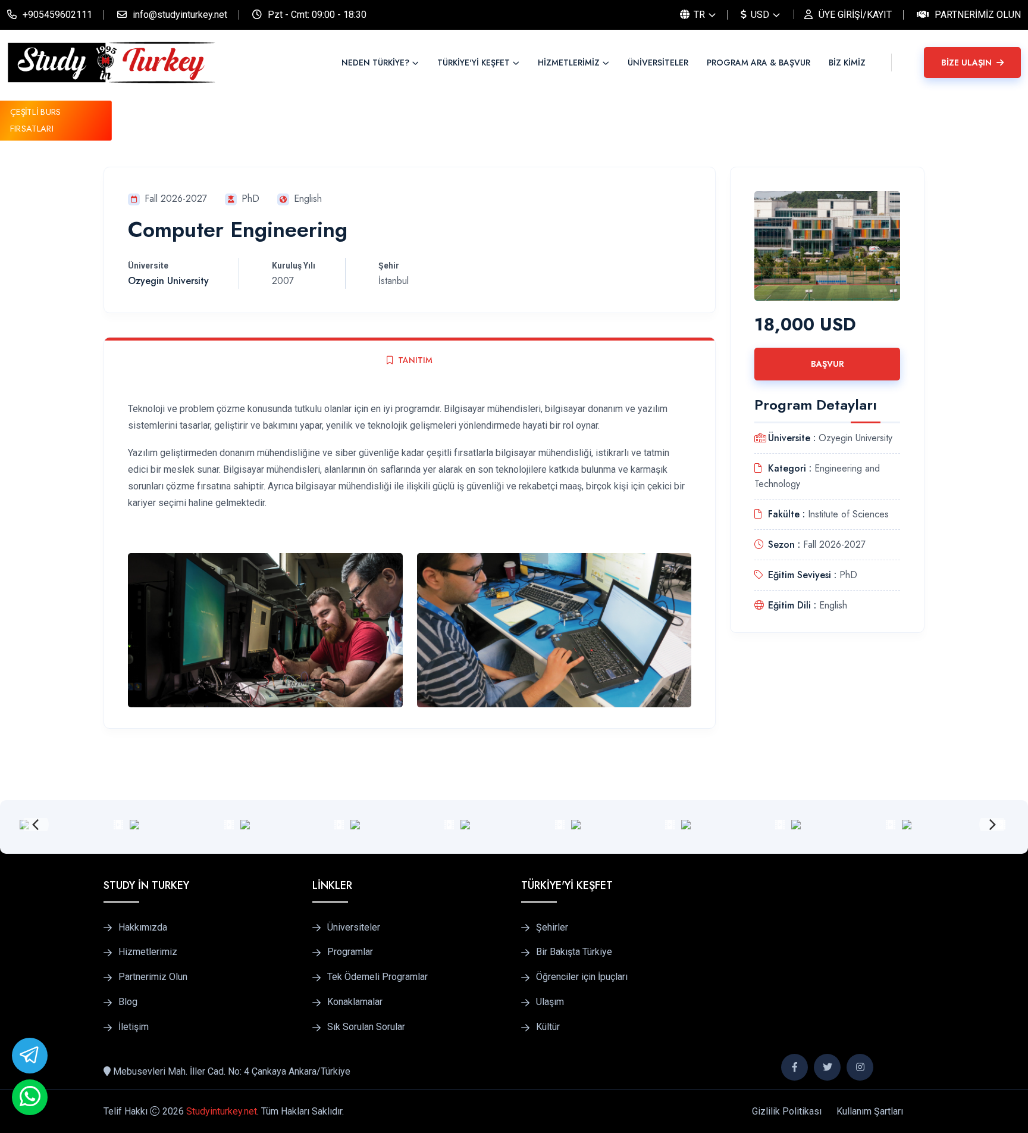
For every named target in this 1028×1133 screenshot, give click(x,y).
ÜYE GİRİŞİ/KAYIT (855, 14)
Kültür (548, 1027)
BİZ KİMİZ (847, 62)
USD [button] (758, 14)
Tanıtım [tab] (415, 360)
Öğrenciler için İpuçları (582, 977)
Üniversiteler (353, 927)
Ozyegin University (168, 281)
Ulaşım (550, 1002)
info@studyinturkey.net (180, 14)
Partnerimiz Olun (978, 14)
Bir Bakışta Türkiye (574, 952)
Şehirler (552, 927)
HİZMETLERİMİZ (569, 62)
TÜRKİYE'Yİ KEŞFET (473, 62)
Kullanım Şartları (869, 1111)
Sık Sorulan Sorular (366, 1027)
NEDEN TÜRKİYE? (375, 62)
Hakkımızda (142, 927)
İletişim (133, 1027)
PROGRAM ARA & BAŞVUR (758, 62)
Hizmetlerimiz (147, 952)
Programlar (350, 952)
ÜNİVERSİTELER (658, 62)
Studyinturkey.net (221, 1111)
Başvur (827, 364)
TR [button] (698, 14)
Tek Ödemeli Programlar (377, 977)
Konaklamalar (355, 1002)
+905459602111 (57, 14)
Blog (127, 1002)
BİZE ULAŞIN (967, 62)
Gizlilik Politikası (787, 1111)
